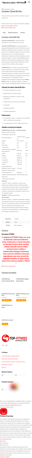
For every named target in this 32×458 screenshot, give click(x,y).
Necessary (5, 443)
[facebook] (3, 345)
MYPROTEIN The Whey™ (7, 320)
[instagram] (6, 345)
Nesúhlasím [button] (13, 405)
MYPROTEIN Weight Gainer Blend (22, 294)
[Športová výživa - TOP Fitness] (14, 3)
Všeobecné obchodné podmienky (10, 358)
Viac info (5, 324)
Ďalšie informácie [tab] (13, 32)
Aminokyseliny (9, 25)
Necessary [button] (3, 441)
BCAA (15, 25)
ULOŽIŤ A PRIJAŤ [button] (5, 457)
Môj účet (4, 367)
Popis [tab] (4, 32)
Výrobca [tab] (22, 32)
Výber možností (6, 300)
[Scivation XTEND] (8, 27)
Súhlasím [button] (7, 405)
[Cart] (25, 2)
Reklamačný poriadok (7, 364)
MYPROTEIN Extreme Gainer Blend (8, 294)
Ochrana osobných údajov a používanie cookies (13, 361)
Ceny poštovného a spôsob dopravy (10, 356)
